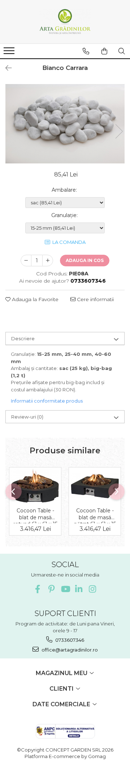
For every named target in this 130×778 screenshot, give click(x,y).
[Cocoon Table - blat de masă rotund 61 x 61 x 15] (35, 486)
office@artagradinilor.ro (69, 650)
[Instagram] (92, 589)
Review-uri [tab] (27, 417)
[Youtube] (65, 589)
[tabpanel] (65, 124)
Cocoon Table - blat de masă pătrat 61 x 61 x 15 (95, 515)
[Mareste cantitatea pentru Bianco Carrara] (47, 260)
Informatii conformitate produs (47, 401)
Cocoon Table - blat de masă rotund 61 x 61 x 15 (35, 515)
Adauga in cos (85, 260)
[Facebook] (37, 589)
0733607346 (69, 640)
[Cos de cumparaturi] (104, 51)
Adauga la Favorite (34, 299)
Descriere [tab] (23, 338)
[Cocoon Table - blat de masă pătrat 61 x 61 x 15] (95, 485)
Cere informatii (94, 299)
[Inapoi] (5, 68)
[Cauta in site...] (121, 51)
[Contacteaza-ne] (86, 51)
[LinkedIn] (79, 589)
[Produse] (10, 52)
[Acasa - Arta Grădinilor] (65, 21)
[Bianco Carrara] (65, 124)
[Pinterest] (51, 589)
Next (119, 131)
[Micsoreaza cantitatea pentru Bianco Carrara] (26, 260)
